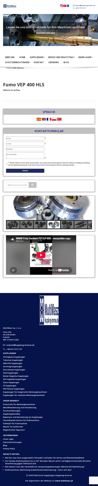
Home (22, 57)
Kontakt (39, 62)
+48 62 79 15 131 (80, 8)
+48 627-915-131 (14, 349)
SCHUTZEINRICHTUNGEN (17, 62)
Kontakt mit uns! (45, 32)
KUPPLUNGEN (36, 57)
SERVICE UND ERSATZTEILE (60, 57)
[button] (10, 208)
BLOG (66, 62)
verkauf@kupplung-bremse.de (85, 5)
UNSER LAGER (84, 57)
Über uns (10, 57)
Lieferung (53, 62)
